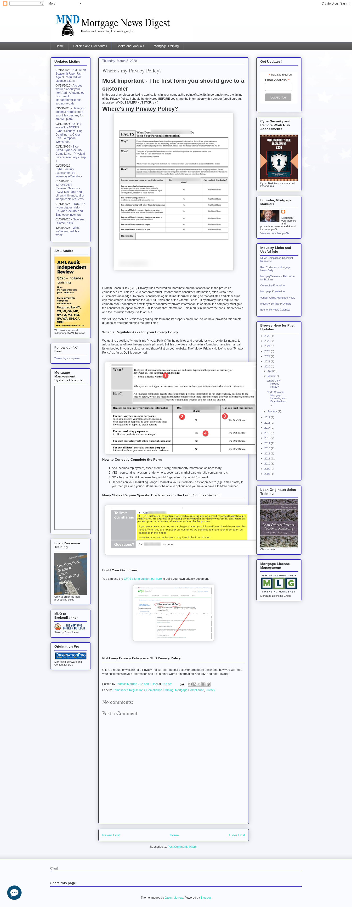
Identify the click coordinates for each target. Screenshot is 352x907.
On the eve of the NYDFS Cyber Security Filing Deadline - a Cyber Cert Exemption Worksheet (69, 132)
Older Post (237, 835)
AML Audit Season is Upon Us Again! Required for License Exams (71, 75)
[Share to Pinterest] (208, 684)
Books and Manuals (130, 46)
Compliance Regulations (129, 690)
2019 (267, 417)
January (272, 411)
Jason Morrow (174, 897)
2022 (267, 356)
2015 (267, 438)
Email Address (277, 80)
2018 (267, 422)
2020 (267, 366)
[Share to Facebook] (203, 684)
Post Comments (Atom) (183, 846)
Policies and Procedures (90, 46)
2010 (267, 463)
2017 (267, 427)
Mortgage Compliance (189, 690)
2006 (267, 473)
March (271, 376)
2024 (267, 345)
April (270, 371)
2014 (267, 443)
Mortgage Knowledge (272, 291)
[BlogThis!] (194, 684)
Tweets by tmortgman (66, 358)
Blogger (206, 897)
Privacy (210, 690)
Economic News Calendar (275, 309)
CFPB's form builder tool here (143, 578)
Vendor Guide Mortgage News (277, 297)
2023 (267, 351)
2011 (267, 458)
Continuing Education (272, 285)
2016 (267, 433)
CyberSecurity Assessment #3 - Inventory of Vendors (69, 173)
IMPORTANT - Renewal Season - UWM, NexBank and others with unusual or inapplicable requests (70, 192)
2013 (267, 448)
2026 (267, 335)
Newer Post (111, 835)
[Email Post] (182, 684)
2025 (267, 340)
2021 (267, 361)
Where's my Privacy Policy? (274, 383)
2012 (267, 453)
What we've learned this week (67, 231)
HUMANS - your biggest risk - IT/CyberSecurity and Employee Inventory (70, 209)
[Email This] (190, 684)
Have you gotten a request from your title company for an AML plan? (70, 114)
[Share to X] (199, 684)
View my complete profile (274, 233)
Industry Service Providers (275, 303)
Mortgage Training (166, 46)
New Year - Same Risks (70, 221)
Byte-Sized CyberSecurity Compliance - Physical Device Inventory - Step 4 (71, 154)
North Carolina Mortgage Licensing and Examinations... (277, 398)
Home (60, 46)
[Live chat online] (14, 892)
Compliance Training (160, 690)
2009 (267, 468)
